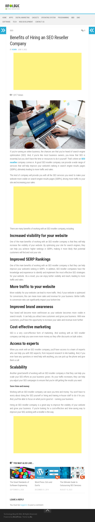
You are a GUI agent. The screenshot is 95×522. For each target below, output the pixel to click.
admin (14, 50)
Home (4, 18)
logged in (24, 505)
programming (63, 18)
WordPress (17, 517)
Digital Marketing (23, 18)
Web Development (26, 22)
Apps (11, 18)
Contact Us (39, 22)
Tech (15, 22)
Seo (72, 18)
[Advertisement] (47, 71)
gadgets (35, 18)
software (6, 22)
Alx (31, 517)
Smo (78, 18)
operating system (48, 18)
